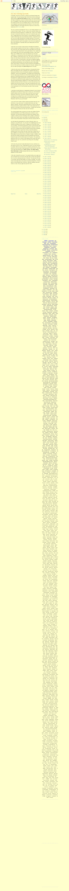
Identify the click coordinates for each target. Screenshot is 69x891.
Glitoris (47, 257)
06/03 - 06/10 (47, 188)
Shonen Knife (51, 444)
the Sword (45, 324)
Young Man (47, 781)
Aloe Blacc (44, 481)
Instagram (55, 75)
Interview (54, 254)
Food (49, 568)
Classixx (51, 334)
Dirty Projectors (52, 269)
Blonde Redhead (54, 382)
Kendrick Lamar (54, 420)
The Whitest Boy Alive (48, 751)
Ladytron (44, 624)
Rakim (50, 687)
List (48, 629)
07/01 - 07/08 (47, 181)
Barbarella (49, 276)
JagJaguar (54, 346)
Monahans (47, 653)
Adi (53, 478)
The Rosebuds (49, 453)
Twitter (48, 72)
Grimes (55, 412)
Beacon (44, 498)
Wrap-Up (49, 464)
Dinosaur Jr (52, 546)
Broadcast (53, 511)
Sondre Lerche (51, 712)
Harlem (55, 255)
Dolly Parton (49, 550)
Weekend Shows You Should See (50, 139)
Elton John (47, 559)
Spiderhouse (54, 714)
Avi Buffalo (44, 329)
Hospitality (55, 292)
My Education (45, 354)
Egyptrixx (52, 556)
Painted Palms (48, 671)
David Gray (54, 539)
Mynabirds (50, 658)
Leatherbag (50, 625)
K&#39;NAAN (49, 420)
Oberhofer (55, 432)
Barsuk (51, 494)
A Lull (55, 477)
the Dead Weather (45, 789)
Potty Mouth (55, 683)
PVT (44, 671)
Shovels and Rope (45, 707)
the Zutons (51, 797)
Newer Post (13, 193)
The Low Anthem (49, 740)
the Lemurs (49, 371)
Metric (54, 646)
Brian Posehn (53, 510)
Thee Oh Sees (45, 456)
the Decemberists (46, 468)
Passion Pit (55, 295)
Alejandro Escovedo (46, 300)
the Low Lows (45, 793)
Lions (49, 628)
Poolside (55, 682)
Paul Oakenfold (47, 675)
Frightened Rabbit (53, 308)
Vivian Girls (45, 297)
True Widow (44, 761)
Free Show (54, 242)
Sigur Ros (46, 361)
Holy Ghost (53, 416)
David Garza (50, 539)
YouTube (52, 68)
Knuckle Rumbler (48, 259)
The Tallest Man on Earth (50, 749)
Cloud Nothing (44, 527)
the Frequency (47, 790)
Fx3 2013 (46, 579)
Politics (53, 313)
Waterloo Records (46, 255)
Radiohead (56, 358)
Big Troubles (54, 501)
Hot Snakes (56, 595)
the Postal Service (48, 470)
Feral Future (53, 564)
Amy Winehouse (51, 374)
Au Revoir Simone (53, 489)
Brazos (44, 305)
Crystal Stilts (52, 391)
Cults (54, 289)
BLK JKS (48, 329)
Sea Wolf (51, 443)
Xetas (53, 464)
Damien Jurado (52, 534)
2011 (44, 229)
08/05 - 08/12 (47, 172)
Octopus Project (54, 281)
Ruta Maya (45, 698)
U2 (49, 764)
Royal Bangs (53, 695)
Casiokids (44, 519)
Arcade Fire (48, 301)
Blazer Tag (52, 505)
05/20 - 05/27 (47, 191)
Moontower (53, 428)
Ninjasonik (47, 432)
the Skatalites (54, 470)
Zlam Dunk (48, 275)
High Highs (44, 416)
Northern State (51, 666)
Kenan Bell (50, 349)
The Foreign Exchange (52, 736)
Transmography (54, 267)
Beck (57, 301)
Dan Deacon (45, 394)
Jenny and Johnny (50, 609)
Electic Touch (55, 400)
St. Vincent (54, 362)
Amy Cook (43, 482)
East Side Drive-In (49, 555)
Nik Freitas (48, 665)
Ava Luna (53, 301)
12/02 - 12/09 (47, 126)
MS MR (56, 350)
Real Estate (51, 314)
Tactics (49, 363)
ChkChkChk (49, 387)
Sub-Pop (44, 263)
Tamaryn (55, 724)
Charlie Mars (52, 521)
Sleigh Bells (54, 273)
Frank (46, 571)
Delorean (48, 306)
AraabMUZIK (55, 486)
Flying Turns (56, 567)
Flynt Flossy (45, 568)
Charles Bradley (47, 521)
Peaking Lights (45, 677)
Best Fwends (52, 379)
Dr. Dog (49, 291)
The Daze (44, 735)
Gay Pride (44, 580)
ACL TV (53, 251)
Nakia (54, 354)
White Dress (55, 773)
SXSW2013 (47, 251)
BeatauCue (53, 498)
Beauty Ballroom (46, 277)
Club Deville (55, 334)
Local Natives (45, 273)
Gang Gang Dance (54, 579)
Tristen (48, 263)
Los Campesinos (46, 293)
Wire (55, 776)
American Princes (54, 481)
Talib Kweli (49, 317)
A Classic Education (50, 477)
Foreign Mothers (48, 342)
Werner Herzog (46, 772)
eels (48, 785)
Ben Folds (47, 379)
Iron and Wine (51, 601)
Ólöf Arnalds (46, 473)
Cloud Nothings (50, 527)
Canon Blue (47, 386)
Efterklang (48, 556)
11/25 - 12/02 (47, 127)
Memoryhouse (45, 427)
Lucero (48, 633)
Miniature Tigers (52, 649)
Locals (57, 630)
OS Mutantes (49, 669)
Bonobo (55, 383)
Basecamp (54, 494)
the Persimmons (55, 794)
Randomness (54, 244)
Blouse (54, 506)
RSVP (49, 283)
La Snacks (51, 310)
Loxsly (55, 423)
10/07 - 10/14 (47, 156)
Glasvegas (48, 412)
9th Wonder (44, 477)
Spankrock (46, 714)
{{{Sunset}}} (45, 264)
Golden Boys (51, 345)
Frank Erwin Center (51, 571)
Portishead (44, 683)
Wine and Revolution (51, 776)
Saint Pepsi (51, 699)
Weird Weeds (55, 460)
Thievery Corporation (53, 753)
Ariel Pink (48, 375)
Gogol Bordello (51, 583)
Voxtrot (55, 768)
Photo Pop (53, 679)
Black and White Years (47, 382)
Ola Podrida (53, 355)
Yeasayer (54, 297)
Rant (53, 687)
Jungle (44, 616)
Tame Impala (45, 448)
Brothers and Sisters (53, 513)
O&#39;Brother (54, 667)
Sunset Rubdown (51, 720)
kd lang (56, 785)
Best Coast (45, 302)
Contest (46, 254)
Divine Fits (53, 547)
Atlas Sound (50, 328)
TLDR (53, 296)
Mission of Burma (48, 428)
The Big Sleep (49, 731)
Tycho (47, 764)
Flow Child (46, 567)
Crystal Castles (52, 337)
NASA (54, 658)
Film (56, 269)
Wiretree (43, 777)
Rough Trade (48, 695)
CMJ (52, 517)
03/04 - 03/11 (47, 211)
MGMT (51, 293)
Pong (52, 682)
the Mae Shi (54, 793)
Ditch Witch (48, 547)
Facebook (51, 70)
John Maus (47, 612)
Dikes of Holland (45, 398)
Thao (44, 728)
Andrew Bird (45, 328)
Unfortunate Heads (54, 764)
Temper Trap (47, 727)
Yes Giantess (52, 780)
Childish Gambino (52, 523)
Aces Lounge (47, 478)
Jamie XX (56, 604)
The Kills (47, 365)
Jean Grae (48, 608)
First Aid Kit (51, 404)
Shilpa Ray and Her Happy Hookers (48, 706)
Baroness (47, 494)
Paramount (47, 435)
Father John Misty (47, 564)
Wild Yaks (45, 776)
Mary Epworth (52, 641)
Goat (47, 583)
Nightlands (44, 665)
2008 (44, 234)
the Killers (47, 469)
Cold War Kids (55, 527)
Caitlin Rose (45, 518)
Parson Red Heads (45, 674)
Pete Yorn (54, 357)
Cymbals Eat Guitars (48, 392)
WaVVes (50, 367)
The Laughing (52, 452)
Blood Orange (50, 506)
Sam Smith (56, 699)
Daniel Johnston (51, 394)
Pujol (43, 437)
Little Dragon (52, 629)
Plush (44, 682)
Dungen (52, 554)
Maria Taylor (52, 638)
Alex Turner (51, 480)
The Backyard (53, 449)
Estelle (55, 403)
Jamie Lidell (54, 261)
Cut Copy (51, 279)
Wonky (50, 777)
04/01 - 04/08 (47, 204)
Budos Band (51, 514)
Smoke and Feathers (46, 710)
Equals (53, 291)
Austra (48, 378)
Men (49, 645)
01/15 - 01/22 (47, 223)
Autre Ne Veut (55, 328)
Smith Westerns (51, 284)
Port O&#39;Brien (49, 436)
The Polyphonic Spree (53, 743)
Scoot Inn (47, 443)
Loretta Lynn (49, 632)
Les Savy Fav (54, 625)
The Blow (53, 731)
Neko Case (49, 661)
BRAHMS (53, 490)
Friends (54, 575)
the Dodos (53, 370)
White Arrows (51, 773)
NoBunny (46, 666)
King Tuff (55, 620)
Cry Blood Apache (53, 531)
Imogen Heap (55, 600)
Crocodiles (47, 337)
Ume (52, 255)
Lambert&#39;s (55, 280)
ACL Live (51, 257)
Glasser (44, 583)
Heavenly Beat (52, 592)
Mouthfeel (47, 429)
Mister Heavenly (50, 650)
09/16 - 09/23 (47, 161)
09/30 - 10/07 (47, 158)
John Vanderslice (52, 419)
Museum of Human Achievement (50, 657)
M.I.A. (56, 633)
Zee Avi (54, 784)
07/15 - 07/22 (47, 177)
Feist (48, 404)
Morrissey (51, 654)
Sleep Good (51, 361)
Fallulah (51, 563)
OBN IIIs (44, 669)
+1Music (49, 325)
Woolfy (53, 777)
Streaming (46, 246)
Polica (44, 436)
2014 (44, 117)
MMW (49, 634)
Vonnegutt (50, 460)
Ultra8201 (50, 366)
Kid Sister (47, 620)
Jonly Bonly (55, 613)
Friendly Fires (50, 575)
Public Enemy (55, 436)
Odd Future (48, 355)
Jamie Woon (52, 604)
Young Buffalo (50, 321)
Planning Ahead (46, 244)
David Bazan (55, 538)
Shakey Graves (51, 702)
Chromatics (54, 387)
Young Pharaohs (52, 781)
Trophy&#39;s (54, 760)
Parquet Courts (52, 435)
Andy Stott (48, 482)
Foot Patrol (48, 407)
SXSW (49, 242)
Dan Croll (47, 535)
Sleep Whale (48, 445)
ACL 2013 (49, 256)
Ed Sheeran (55, 555)
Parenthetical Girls (54, 673)
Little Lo (43, 630)
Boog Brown (53, 509)
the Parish (52, 248)
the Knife (51, 469)
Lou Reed (53, 632)
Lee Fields (56, 310)
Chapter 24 (50, 333)
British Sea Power (47, 511)
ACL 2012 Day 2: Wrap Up (49, 154)
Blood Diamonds (46, 383)
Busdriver (49, 515)
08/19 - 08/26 (47, 169)
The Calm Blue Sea (50, 285)
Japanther (47, 419)
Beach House (54, 276)
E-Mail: (48, 64)
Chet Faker (47, 523)
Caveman (55, 264)
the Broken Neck (51, 786)
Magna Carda (48, 636)
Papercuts (44, 673)
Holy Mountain (46, 272)
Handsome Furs (45, 591)
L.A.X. (54, 349)
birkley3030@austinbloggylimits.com (49, 66)
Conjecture (48, 390)
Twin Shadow (45, 268)
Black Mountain (55, 502)
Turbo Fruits (52, 761)
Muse (54, 429)
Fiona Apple (53, 341)
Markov (50, 265)
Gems (51, 580)
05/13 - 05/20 (47, 193)
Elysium (45, 403)
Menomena (55, 312)
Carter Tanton (54, 518)
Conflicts (43, 390)
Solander (46, 711)
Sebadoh (55, 443)
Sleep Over (56, 361)
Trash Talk (47, 760)
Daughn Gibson (49, 538)
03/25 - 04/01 (47, 206)
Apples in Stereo (45, 485)
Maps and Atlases (52, 637)
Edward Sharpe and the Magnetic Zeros (50, 399)
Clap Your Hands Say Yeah (50, 526)
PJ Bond (51, 670)
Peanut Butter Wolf (52, 677)
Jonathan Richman (49, 613)
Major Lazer (53, 636)
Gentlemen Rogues (47, 411)
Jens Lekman (56, 609)
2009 (44, 232)
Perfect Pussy (49, 357)
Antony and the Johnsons (52, 484)
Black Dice (50, 502)
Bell (56, 498)
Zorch (46, 785)
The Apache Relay (47, 449)
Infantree (43, 601)
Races (52, 358)
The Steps (53, 748)
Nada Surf (50, 354)
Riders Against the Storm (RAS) (48, 691)
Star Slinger (52, 716)
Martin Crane (47, 641)
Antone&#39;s (46, 252)
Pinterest (55, 77)
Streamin (46, 719)
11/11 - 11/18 (47, 131)
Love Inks (44, 312)
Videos (47, 460)
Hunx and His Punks (46, 597)
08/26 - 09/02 (47, 167)
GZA (49, 579)
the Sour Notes (54, 322)
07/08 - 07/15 (47, 179)
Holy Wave (47, 595)
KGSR (49, 617)
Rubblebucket (46, 316)
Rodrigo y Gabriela (52, 694)
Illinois (46, 600)
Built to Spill (56, 514)
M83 (53, 259)
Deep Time (45, 396)
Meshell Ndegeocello (49, 646)
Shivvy (56, 706)
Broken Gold (47, 513)
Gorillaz (55, 345)
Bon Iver (46, 269)
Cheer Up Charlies (46, 334)
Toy (53, 757)
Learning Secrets (47, 281)
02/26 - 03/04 (47, 213)
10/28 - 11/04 (47, 134)
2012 (44, 120)
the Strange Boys (54, 263)
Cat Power (55, 386)
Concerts (51, 240)
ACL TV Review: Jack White (49, 152)
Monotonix (55, 353)
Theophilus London (46, 753)
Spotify (52, 445)
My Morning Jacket (50, 431)
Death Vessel (48, 543)
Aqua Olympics (50, 486)
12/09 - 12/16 (47, 124)
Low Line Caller (50, 423)
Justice (51, 616)
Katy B (44, 620)
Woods (45, 370)
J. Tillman (56, 601)
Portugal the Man (49, 683)
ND (53, 265)
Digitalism (48, 546)
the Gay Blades (53, 790)
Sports (56, 715)
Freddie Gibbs (53, 572)
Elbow (44, 400)
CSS (54, 330)
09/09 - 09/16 (47, 163)
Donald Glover (55, 551)
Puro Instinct (44, 686)
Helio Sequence (46, 271)
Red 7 (50, 246)
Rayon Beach (50, 437)
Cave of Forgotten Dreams (51, 519)
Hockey (47, 593)
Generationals (45, 280)
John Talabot (52, 612)
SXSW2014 (54, 252)
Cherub (43, 523)
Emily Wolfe (49, 560)
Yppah (44, 784)
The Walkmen (54, 317)
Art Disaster (53, 375)
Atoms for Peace (46, 489)
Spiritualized (45, 715)
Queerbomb (52, 686)
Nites (44, 295)
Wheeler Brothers (45, 773)
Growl (45, 346)
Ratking (56, 687)
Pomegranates (48, 682)
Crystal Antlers (49, 289)
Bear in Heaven (48, 498)
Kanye (47, 310)
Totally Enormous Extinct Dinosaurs (51, 457)
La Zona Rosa (54, 250)
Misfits (47, 650)
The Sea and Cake (50, 747)
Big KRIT (50, 501)
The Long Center (52, 365)
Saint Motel (47, 699)
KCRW (46, 617)
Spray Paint (44, 716)
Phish (49, 679)
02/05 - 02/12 (47, 218)
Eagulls (44, 555)
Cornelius (52, 530)
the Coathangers (55, 466)
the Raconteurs (48, 322)
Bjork (47, 502)
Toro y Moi (46, 366)
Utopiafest (44, 765)
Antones (43, 301)
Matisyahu (52, 642)
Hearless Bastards (46, 592)
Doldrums (44, 550)
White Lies (55, 461)
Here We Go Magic (53, 271)
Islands (43, 310)
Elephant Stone (53, 402)
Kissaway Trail (54, 621)
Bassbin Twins (50, 497)
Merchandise (53, 645)
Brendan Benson (50, 305)
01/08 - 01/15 (47, 225)
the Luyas (49, 793)
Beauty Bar (50, 264)
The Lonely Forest (50, 739)
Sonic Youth (49, 362)
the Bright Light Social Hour (46, 466)
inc (45, 465)
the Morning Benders (53, 299)
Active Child (54, 326)
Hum (50, 596)
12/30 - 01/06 (47, 122)
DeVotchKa (47, 395)
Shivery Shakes (45, 444)
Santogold (44, 441)
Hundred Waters (54, 596)
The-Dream (47, 752)
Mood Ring (52, 653)
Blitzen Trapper (55, 304)
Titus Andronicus (49, 756)
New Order (54, 661)
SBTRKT (56, 440)
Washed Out (55, 367)
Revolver (56, 690)
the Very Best (50, 324)
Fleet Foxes (45, 265)
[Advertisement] (21, 183)
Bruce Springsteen (45, 514)
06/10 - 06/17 (47, 186)
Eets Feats (44, 556)
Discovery (51, 398)
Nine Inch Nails (53, 665)
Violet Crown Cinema (49, 768)
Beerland (50, 261)
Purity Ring (45, 283)
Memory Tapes (45, 645)
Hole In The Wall (51, 593)
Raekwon (47, 687)
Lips (46, 629)
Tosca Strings (50, 757)
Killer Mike (51, 620)
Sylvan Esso (45, 723)
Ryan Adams (48, 296)
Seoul (47, 702)
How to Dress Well (46, 596)
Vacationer (49, 765)
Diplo (55, 546)
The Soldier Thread (48, 748)
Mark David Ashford (51, 640)
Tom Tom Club (55, 756)
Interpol (47, 601)
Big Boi (46, 501)
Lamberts (48, 624)
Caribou (51, 386)
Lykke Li (52, 350)
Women (47, 777)
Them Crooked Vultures (54, 752)
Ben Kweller (48, 330)
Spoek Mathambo (51, 715)
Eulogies (52, 306)
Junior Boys (47, 616)
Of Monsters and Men (46, 433)
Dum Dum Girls (48, 554)
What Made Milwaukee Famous (48, 461)
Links (46, 628)
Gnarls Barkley (45, 345)
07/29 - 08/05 (47, 174)
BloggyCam (46, 248)
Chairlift (45, 387)
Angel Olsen (53, 482)
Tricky (51, 760)
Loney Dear (44, 632)
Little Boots (48, 350)
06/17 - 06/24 (47, 184)
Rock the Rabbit (54, 283)
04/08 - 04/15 (47, 202)
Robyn (55, 314)
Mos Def (55, 654)
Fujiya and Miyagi (54, 576)
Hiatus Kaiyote (54, 415)
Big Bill (43, 501)
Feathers (44, 404)
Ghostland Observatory (48, 309)
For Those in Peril (53, 568)
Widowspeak (53, 320)
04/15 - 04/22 (47, 200)
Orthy (51, 295)
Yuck (46, 784)
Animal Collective (54, 300)
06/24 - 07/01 (47, 183)
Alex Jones (47, 480)
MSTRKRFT (53, 634)
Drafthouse (55, 398)
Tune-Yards (53, 318)
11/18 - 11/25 (47, 129)
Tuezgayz (48, 318)
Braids (51, 330)
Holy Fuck (48, 416)
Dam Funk (47, 534)
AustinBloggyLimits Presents (47, 490)
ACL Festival (19, 26)
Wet (55, 772)
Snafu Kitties (45, 362)
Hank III (49, 591)
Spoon (44, 275)
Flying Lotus (51, 567)
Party (50, 273)
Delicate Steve (53, 543)
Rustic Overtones (51, 440)
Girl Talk (54, 309)
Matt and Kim (49, 312)
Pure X (47, 314)
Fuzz (43, 579)
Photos (50, 313)
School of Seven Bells (50, 441)
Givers (50, 280)
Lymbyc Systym (46, 424)
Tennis (56, 296)
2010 (44, 231)
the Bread (55, 465)
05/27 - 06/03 (47, 190)
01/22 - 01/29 (47, 221)
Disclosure (44, 547)
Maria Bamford (46, 638)
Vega (47, 367)
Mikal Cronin (47, 649)
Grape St (51, 412)
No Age (47, 295)
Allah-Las (55, 480)
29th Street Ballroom (54, 476)
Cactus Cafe (55, 517)
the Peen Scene (49, 794)
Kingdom (44, 621)
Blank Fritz (48, 505)
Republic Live (47, 690)
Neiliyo (46, 661)
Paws (57, 435)
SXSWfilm (48, 267)
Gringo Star (51, 587)
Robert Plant (55, 439)
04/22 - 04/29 (47, 199)
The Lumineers (55, 740)
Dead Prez (49, 542)
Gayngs (48, 580)
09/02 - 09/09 (47, 165)
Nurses (50, 667)
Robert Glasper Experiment (47, 439)
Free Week (56, 279)
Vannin (52, 765)
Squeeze (48, 716)
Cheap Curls (48, 522)
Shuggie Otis (51, 707)
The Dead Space (49, 735)
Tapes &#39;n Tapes (51, 448)
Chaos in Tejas (45, 333)
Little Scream (48, 630)
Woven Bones (45, 464)
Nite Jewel (51, 432)
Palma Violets (54, 671)
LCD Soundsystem (53, 272)
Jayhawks (44, 608)
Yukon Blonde (50, 784)
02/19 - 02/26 (47, 214)
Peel (48, 678)
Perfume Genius (52, 678)
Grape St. (55, 584)
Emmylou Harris (54, 560)
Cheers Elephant (54, 522)
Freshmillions (45, 575)
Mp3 (45, 243)
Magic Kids (55, 424)
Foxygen (53, 342)
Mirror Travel (47, 353)
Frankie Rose (47, 572)
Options (48, 670)
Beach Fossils (52, 378)
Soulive (56, 712)
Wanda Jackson (50, 769)
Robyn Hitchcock (45, 694)
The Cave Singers (51, 732)
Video (46, 240)
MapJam (46, 637)
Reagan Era (55, 437)
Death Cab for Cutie (53, 395)
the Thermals (53, 472)
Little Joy (56, 629)
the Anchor (46, 786)
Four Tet (47, 308)
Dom (52, 550)
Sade (53, 698)
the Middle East (54, 371)
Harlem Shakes (49, 346)
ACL (15, 171)
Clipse (56, 526)
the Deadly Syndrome (52, 789)
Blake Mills (44, 505)
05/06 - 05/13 (47, 195)
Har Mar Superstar (54, 591)
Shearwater (45, 284)
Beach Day (55, 497)
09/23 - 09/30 (47, 160)
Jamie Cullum (47, 604)
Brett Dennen (47, 510)
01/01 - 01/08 (47, 227)
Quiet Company (50, 260)
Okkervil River (45, 313)
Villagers (44, 768)
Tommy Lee (45, 757)
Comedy (45, 530)
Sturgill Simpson (51, 719)
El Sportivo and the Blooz (48, 558)
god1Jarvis (52, 785)
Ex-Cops (44, 563)
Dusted (56, 554)
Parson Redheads (52, 674)
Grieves (48, 587)
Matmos (56, 642)
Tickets (44, 318)
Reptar (50, 359)
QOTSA (48, 686)
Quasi (46, 437)
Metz (56, 646)
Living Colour (53, 630)
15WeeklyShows (47, 476)
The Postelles (45, 744)
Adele (51, 478)
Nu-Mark (46, 667)
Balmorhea (45, 276)
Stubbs (55, 260)
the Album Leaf (50, 465)
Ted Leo (52, 363)
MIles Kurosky (45, 634)
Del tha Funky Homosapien (52, 338)
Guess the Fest (49, 588)
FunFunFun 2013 (49, 292)
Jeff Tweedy (53, 608)
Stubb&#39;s (47, 247)
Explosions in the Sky (46, 341)
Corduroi (48, 530)
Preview (44, 296)
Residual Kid (52, 690)
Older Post (39, 193)
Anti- (47, 484)
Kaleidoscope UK (54, 617)
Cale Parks (49, 518)
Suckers (44, 317)
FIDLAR (48, 563)
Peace (56, 675)
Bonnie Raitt (49, 509)
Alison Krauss (45, 374)
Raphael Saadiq (45, 359)
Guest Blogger (54, 588)
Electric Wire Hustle (47, 402)
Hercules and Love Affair (47, 415)
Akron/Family (52, 288)
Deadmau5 (53, 542)
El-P (54, 558)
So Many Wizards (53, 710)
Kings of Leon (49, 621)
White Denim (54, 256)
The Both (46, 732)
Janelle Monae (52, 605)
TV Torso (44, 256)
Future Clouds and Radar (50, 408)
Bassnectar (53, 329)
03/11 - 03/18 (47, 209)
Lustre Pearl (52, 633)
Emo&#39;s (53, 243)
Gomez (46, 584)
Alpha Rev (49, 481)
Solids (50, 711)
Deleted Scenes (54, 396)
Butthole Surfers (47, 517)
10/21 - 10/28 (47, 136)
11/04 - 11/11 (47, 133)
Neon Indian (55, 293)
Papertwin (48, 673)
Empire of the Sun (50, 403)
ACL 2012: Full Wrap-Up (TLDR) (19, 14)
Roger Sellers (45, 440)
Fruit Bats (49, 576)
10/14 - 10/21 (47, 138)
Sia (54, 707)
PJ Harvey (55, 670)
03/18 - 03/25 (47, 207)
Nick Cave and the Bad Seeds (52, 662)
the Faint (51, 468)
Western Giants (51, 772)
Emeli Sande (51, 559)
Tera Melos (51, 727)
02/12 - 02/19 (47, 216)
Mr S (51, 429)
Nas (56, 658)
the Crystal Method (50, 788)
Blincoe (56, 505)
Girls (44, 257)
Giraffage (52, 411)
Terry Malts (55, 727)
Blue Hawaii (51, 383)
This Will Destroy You (51, 456)
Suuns (56, 720)
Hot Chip (51, 595)
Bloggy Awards (44, 506)
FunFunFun (53, 247)
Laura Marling (53, 624)
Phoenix (48, 358)
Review (48, 250)
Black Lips (49, 304)
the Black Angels (52, 268)
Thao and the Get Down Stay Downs (51, 728)
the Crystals (56, 788)
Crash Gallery (47, 531)
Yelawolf (56, 464)
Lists (51, 252)
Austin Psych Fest (54, 275)
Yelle (43, 465)
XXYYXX (45, 321)
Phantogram (44, 358)
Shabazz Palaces (53, 316)
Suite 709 (46, 720)
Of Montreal (53, 669)
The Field (46, 736)
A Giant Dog (54, 325)
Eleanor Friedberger (49, 400)
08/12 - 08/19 (47, 170)
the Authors (49, 370)
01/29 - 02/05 (47, 220)
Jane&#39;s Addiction (46, 605)
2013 (44, 119)
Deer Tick (49, 396)
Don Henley (50, 551)
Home (26, 193)
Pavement (52, 675)
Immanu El (50, 600)
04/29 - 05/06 (47, 197)
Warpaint (48, 320)
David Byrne (45, 539)
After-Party (45, 261)
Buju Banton (45, 515)
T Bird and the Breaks (51, 723)
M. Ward (51, 424)
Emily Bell (55, 559)
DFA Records (55, 392)
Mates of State (47, 642)
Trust (48, 761)
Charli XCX (55, 333)
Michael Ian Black (52, 427)
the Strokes (48, 472)
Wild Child (49, 297)
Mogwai (51, 353)
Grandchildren (51, 584)
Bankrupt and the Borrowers (50, 493)
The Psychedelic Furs (51, 744)
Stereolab (55, 445)
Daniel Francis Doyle (53, 535)
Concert (54, 246)
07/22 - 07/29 (47, 176)
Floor (43, 567)
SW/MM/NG (49, 698)
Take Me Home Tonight (49, 724)
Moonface (47, 654)
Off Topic (52, 433)
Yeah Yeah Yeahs (46, 780)
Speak (50, 714)
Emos (50, 254)
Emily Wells (45, 560)
